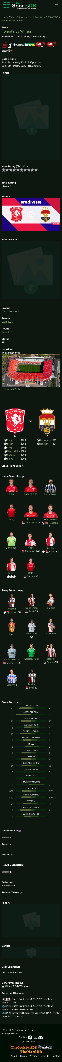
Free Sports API (10, 1033)
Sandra (51, 662)
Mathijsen (11, 663)
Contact (56, 1056)
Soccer (22, 17)
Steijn (10, 440)
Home (5, 17)
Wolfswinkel (13, 451)
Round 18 (7, 332)
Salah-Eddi (31, 522)
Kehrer (13, 612)
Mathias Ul (31, 551)
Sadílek (11, 455)
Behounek (45, 440)
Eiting (10, 458)
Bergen (31, 576)
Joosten (44, 443)
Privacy (33, 1056)
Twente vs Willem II (12, 20)
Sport (13, 17)
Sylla (31, 687)
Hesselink (54, 522)
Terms (23, 1056)
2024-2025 (53, 17)
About (14, 1056)
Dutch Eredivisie (36, 17)
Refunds (44, 1056)
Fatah (32, 611)
